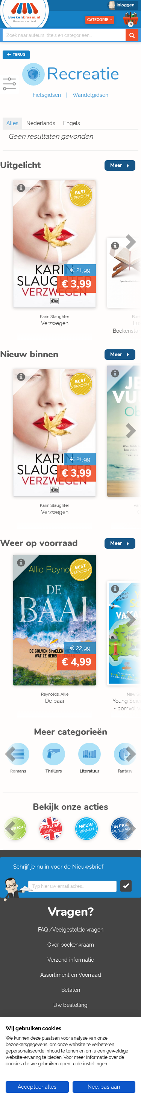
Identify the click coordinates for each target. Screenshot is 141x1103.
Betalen (70, 990)
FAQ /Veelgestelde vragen (70, 930)
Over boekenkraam (70, 945)
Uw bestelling (70, 1005)
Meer (116, 165)
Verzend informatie (70, 960)
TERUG (18, 54)
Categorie (97, 20)
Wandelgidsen (90, 95)
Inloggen (126, 5)
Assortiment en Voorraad (70, 975)
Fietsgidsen (47, 95)
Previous (7, 258)
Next (129, 258)
